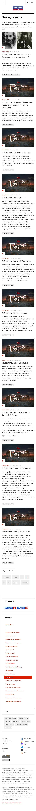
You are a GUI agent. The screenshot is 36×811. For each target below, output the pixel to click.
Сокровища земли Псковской (15, 691)
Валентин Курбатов (11, 718)
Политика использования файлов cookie (12, 802)
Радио (3, 751)
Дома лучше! (10, 649)
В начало (6, 577)
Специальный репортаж (13, 698)
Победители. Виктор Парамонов (16, 532)
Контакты (4, 738)
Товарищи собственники (13, 701)
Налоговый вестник (12, 660)
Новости (4, 743)
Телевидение (5, 748)
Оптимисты (9, 670)
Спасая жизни (10, 694)
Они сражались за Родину (14, 667)
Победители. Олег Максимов (14, 313)
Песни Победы (10, 674)
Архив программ (11, 636)
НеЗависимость (10, 663)
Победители (9, 677)
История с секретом (12, 656)
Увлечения (8, 727)
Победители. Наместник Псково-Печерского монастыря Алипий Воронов (16, 57)
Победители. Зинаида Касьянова (16, 468)
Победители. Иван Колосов (14, 198)
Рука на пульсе (10, 684)
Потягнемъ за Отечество (13, 680)
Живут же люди (10, 653)
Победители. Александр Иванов (16, 153)
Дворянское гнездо (11, 646)
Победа (17, 74)
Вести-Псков (9, 625)
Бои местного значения (13, 639)
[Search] (32, 2)
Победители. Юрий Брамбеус (15, 363)
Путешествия (26, 721)
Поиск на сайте (6, 741)
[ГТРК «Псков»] (18, 8)
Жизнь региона (23, 718)
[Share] (27, 2)
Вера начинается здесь (13, 643)
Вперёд (16, 582)
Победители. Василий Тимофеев (16, 261)
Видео (3, 746)
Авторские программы (13, 632)
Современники (9, 724)
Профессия (16, 721)
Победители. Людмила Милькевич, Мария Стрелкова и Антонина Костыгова (17, 104)
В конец (25, 582)
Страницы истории (7, 74)
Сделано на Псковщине (13, 687)
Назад (15, 577)
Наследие (8, 721)
